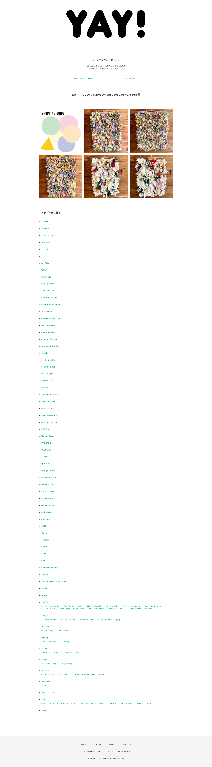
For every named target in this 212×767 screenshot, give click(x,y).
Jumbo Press (47, 291)
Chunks (45, 353)
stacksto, (45, 519)
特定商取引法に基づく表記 (119, 752)
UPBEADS (46, 443)
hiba (43, 561)
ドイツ (44, 649)
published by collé (50, 568)
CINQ (43, 526)
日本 (43, 699)
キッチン (45, 229)
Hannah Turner (48, 436)
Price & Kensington (50, 305)
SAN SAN (45, 429)
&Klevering (46, 512)
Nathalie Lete (47, 485)
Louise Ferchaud (49, 402)
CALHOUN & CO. (49, 298)
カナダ (44, 660)
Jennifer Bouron (49, 339)
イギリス (45, 602)
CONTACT (126, 745)
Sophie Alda (47, 381)
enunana (45, 540)
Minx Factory (47, 408)
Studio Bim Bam (49, 360)
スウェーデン (47, 681)
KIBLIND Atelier (49, 284)
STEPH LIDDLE (48, 367)
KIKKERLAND (48, 498)
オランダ (45, 638)
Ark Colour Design (50, 346)
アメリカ (45, 671)
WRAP (44, 270)
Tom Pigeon (46, 312)
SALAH (44, 575)
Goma (44, 533)
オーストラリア (48, 692)
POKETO (45, 388)
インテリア (46, 222)
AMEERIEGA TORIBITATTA (53, 581)
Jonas (44, 457)
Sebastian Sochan (50, 395)
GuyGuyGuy (47, 450)
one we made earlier (51, 318)
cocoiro (45, 554)
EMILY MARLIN (48, 332)
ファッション (47, 242)
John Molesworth (49, 415)
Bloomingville (47, 505)
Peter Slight (47, 374)
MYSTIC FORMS (48, 325)
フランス (45, 616)
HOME (84, 745)
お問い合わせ (129, 79)
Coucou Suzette (48, 478)
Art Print (45, 263)
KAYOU (44, 547)
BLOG (111, 745)
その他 (44, 588)
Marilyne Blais (48, 471)
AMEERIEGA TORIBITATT (130, 703)
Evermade (46, 277)
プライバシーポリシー (90, 752)
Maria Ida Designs (50, 422)
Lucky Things (47, 491)
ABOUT (97, 745)
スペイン (45, 627)
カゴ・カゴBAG (48, 235)
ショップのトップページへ (82, 79)
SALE (44, 710)
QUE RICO (46, 464)
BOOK (44, 595)
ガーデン (45, 256)
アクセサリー (47, 249)
